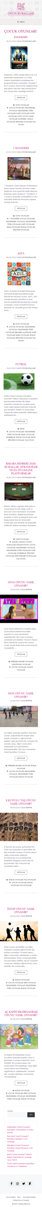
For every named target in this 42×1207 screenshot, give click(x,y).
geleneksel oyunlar (15, 221)
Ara (31, 1115)
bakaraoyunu (23, 545)
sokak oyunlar (28, 1099)
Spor (22, 429)
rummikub (10, 437)
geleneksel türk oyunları (18, 550)
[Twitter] (23, 1183)
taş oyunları (26, 885)
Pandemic (21, 37)
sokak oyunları (28, 227)
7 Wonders (21, 148)
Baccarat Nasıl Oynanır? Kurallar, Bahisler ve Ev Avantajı (18, 1139)
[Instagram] (17, 1183)
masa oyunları (13, 227)
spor (33, 437)
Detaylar (21, 97)
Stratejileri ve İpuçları (25, 556)
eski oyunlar (30, 983)
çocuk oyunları (16, 108)
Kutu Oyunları (22, 105)
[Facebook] (11, 1183)
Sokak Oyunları (16, 880)
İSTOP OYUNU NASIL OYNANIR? (21, 910)
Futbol (21, 364)
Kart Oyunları (22, 539)
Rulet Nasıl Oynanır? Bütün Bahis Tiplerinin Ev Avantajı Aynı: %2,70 (19, 1157)
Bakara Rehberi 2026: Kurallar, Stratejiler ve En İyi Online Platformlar (21, 468)
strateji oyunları (24, 122)
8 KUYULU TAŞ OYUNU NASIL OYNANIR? (21, 802)
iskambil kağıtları (23, 332)
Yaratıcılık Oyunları (21, 664)
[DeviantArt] (29, 1183)
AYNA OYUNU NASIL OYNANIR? (21, 583)
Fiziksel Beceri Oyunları (22, 661)
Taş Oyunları (30, 880)
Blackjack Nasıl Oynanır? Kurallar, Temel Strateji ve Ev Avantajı (20, 1148)
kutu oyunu (23, 116)
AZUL (21, 253)
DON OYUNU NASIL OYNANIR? (21, 695)
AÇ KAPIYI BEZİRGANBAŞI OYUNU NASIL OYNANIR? (21, 1013)
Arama (10, 1111)
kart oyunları (22, 113)
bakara (15, 542)
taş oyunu (29, 440)
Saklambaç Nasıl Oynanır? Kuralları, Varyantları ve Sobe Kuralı (20, 1130)
